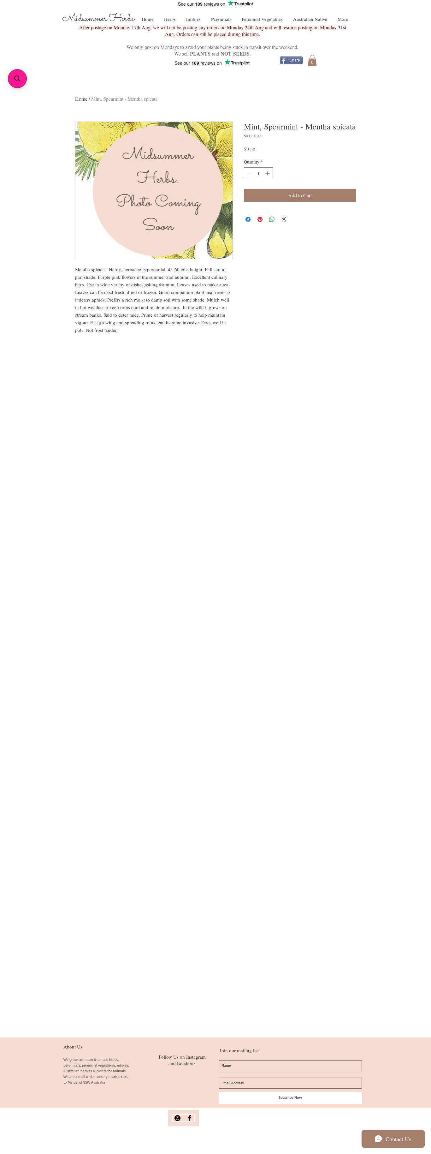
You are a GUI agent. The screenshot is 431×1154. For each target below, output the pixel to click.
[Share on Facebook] (248, 219)
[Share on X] (284, 219)
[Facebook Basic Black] (189, 1118)
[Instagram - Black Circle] (177, 1118)
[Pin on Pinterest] (260, 219)
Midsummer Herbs (98, 18)
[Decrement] (249, 173)
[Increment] (268, 173)
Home (81, 98)
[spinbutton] (258, 173)
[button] (312, 60)
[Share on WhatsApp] (272, 219)
